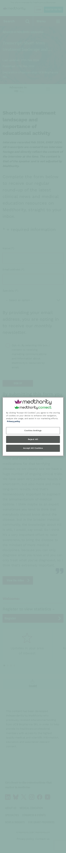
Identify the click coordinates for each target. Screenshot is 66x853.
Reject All (33, 439)
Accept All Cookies (33, 448)
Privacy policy (13, 421)
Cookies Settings (33, 430)
